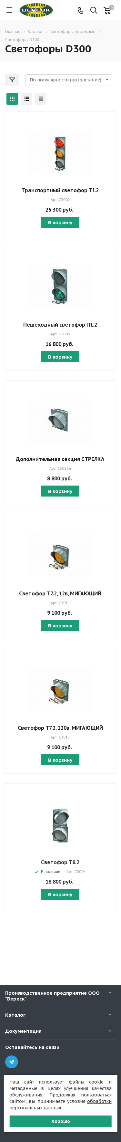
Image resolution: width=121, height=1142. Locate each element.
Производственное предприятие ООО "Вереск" (52, 996)
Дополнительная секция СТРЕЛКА (60, 459)
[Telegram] (11, 1061)
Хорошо (60, 1121)
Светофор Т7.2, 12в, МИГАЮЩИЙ (60, 593)
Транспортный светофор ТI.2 (60, 190)
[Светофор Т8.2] (60, 823)
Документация (23, 1031)
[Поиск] (93, 10)
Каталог (15, 1015)
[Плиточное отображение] (12, 99)
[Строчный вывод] (26, 99)
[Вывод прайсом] (40, 99)
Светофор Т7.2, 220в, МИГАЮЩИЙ (60, 728)
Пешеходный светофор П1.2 (60, 324)
